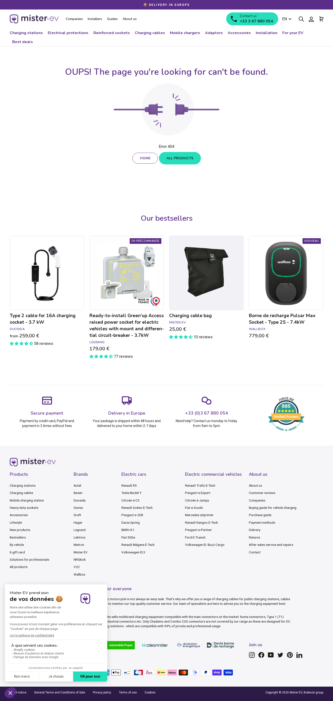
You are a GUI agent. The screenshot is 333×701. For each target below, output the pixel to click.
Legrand (80, 530)
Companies (257, 500)
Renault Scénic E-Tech (137, 508)
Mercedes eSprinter (199, 515)
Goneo (78, 508)
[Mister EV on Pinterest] (290, 655)
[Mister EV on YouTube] (271, 655)
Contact (255, 552)
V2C (77, 567)
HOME (145, 158)
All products (19, 567)
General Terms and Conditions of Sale (59, 692)
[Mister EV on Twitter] (280, 655)
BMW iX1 (128, 530)
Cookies (150, 692)
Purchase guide (260, 515)
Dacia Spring (130, 522)
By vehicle (17, 545)
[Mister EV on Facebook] (261, 655)
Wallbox (79, 574)
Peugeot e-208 (132, 515)
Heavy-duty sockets (24, 508)
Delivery (254, 530)
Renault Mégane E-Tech (138, 545)
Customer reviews (262, 493)
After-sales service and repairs (271, 545)
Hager (78, 522)
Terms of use (128, 692)
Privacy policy (102, 692)
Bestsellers (18, 537)
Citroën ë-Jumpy (197, 500)
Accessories (19, 515)
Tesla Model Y (131, 493)
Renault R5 (129, 485)
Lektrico (80, 537)
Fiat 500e (128, 537)
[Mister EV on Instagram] (252, 655)
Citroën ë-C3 (130, 500)
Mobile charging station (27, 500)
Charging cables (21, 493)
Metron (79, 545)
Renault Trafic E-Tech (200, 485)
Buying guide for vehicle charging (272, 508)
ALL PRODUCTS (179, 158)
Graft (77, 515)
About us (255, 485)
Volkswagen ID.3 (133, 552)
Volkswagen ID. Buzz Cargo (205, 545)
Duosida (80, 500)
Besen (78, 493)
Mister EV (81, 552)
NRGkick (80, 559)
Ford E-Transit (195, 537)
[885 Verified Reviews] (286, 433)
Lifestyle (16, 522)
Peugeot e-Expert (197, 493)
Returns (254, 537)
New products (20, 530)
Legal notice (18, 692)
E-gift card (17, 552)
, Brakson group (312, 692)
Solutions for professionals (29, 559)
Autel (77, 485)
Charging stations (23, 485)
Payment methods (262, 522)
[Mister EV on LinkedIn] (299, 655)
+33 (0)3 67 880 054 (206, 413)
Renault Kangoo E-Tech (201, 522)
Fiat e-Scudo (194, 508)
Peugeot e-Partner (198, 530)
